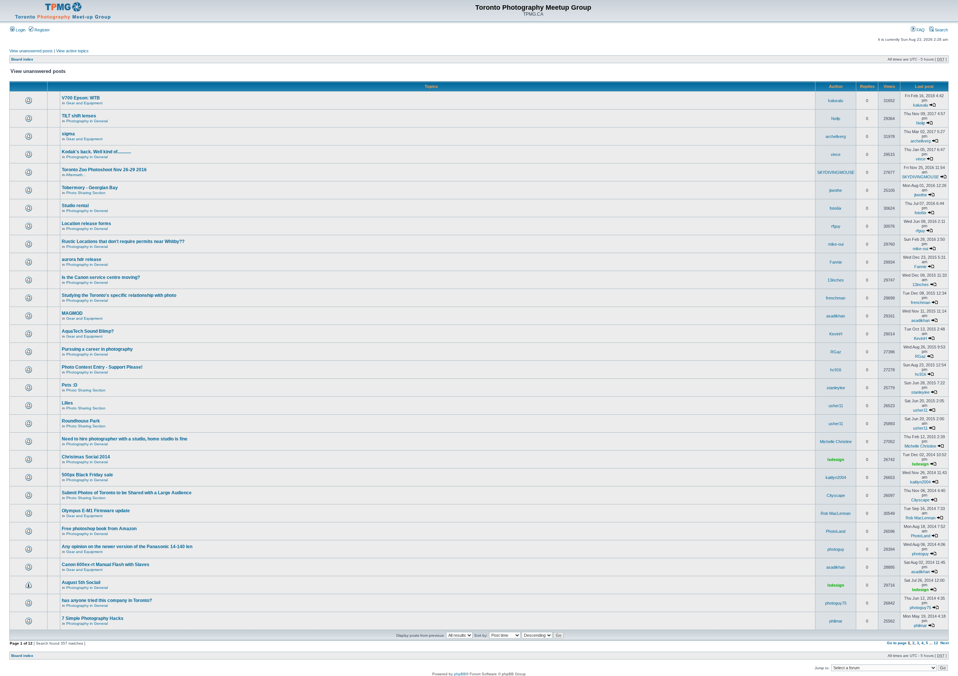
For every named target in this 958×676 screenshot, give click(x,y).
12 (936, 643)
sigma (68, 133)
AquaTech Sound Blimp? (88, 331)
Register (41, 30)
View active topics (72, 51)
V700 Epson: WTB (81, 98)
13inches (835, 280)
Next (944, 643)
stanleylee (836, 387)
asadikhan (835, 316)
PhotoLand (835, 531)
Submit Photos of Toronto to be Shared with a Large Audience (127, 492)
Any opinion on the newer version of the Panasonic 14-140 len (127, 546)
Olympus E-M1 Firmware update (96, 510)
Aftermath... (76, 175)
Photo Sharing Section (86, 193)
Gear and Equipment (84, 103)
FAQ (920, 30)
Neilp (835, 118)
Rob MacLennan (836, 513)
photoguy (835, 549)
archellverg (836, 136)
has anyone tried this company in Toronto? (107, 600)
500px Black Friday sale (87, 474)
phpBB (460, 674)
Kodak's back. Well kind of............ (96, 151)
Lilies (67, 403)
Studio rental (75, 205)
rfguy (835, 226)
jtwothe (835, 190)
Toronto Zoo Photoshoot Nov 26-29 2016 (104, 169)
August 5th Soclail (81, 582)
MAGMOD (72, 313)
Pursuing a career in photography (97, 349)
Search (941, 30)
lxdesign (835, 459)
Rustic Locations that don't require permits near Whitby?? (123, 241)
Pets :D (69, 385)
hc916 (835, 370)
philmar (835, 621)
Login (20, 30)
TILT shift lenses (79, 116)
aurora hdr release (81, 259)
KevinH (835, 334)
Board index (22, 59)
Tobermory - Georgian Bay (90, 187)
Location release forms (86, 223)
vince (835, 154)
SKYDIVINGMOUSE (835, 172)
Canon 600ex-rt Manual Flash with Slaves (105, 564)
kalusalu (835, 100)
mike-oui (835, 244)
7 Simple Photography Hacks (92, 618)
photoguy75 (835, 603)
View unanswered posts (31, 51)
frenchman (835, 298)
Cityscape (836, 495)
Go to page (897, 643)
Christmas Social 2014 (86, 457)
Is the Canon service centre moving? (101, 277)
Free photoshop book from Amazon (99, 528)
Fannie (836, 262)
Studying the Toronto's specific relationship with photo (119, 295)
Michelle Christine (836, 441)
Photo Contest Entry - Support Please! (102, 367)
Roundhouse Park (81, 421)
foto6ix (836, 208)
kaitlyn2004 (836, 477)
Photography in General (87, 121)
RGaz (835, 352)
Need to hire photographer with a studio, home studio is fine (124, 439)
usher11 (836, 405)
